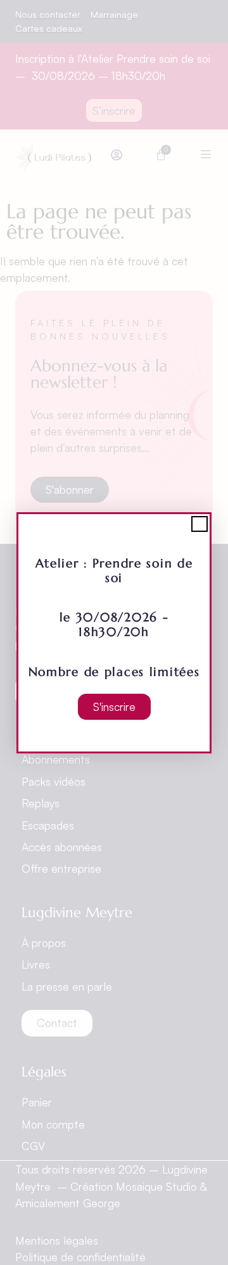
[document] (114, 632)
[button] (199, 524)
